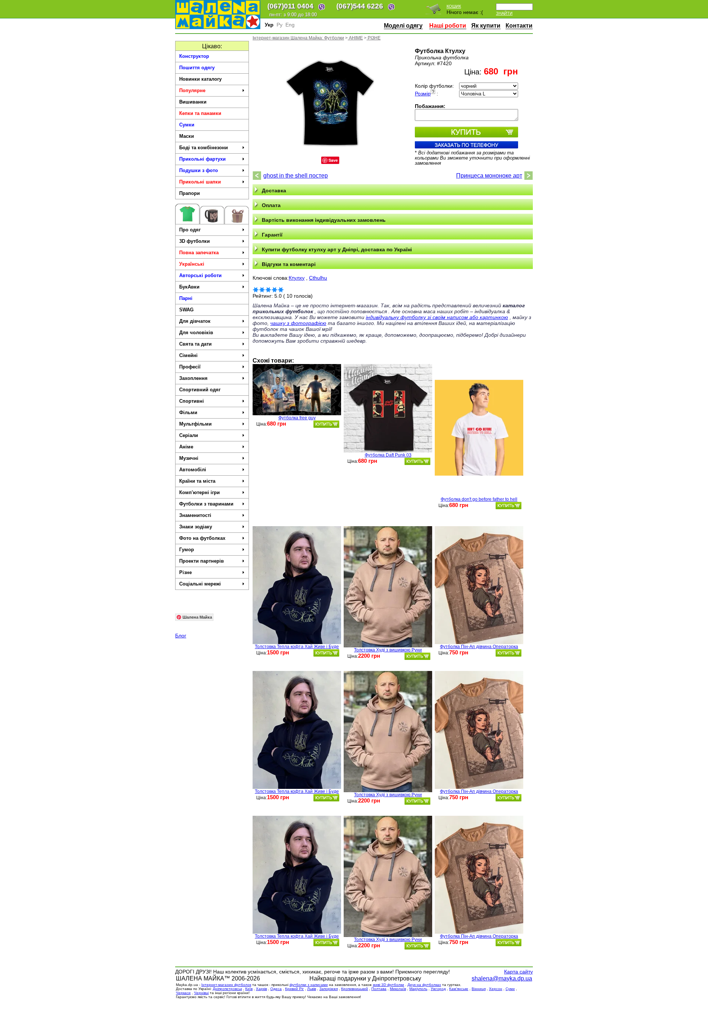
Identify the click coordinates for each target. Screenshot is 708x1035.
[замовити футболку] (326, 424)
